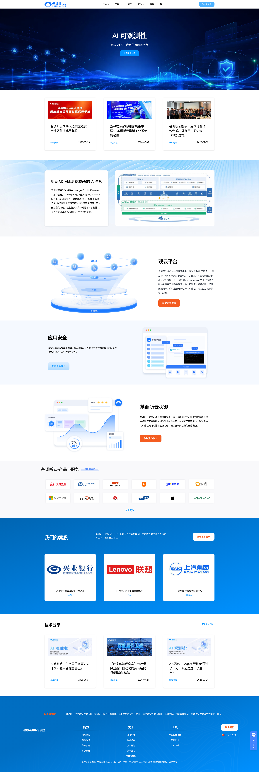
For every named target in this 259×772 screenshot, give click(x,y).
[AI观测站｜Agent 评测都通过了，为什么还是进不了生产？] (189, 640)
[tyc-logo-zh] (55, 3)
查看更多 (129, 510)
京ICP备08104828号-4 (139, 762)
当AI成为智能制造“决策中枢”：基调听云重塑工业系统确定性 (128, 131)
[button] (161, 4)
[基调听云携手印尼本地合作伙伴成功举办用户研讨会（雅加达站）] (189, 103)
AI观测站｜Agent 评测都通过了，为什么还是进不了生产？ (188, 668)
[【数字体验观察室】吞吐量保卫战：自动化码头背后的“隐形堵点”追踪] (129, 640)
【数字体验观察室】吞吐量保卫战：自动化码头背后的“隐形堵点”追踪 (128, 668)
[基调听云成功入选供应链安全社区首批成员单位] (70, 103)
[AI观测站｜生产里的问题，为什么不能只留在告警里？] (70, 640)
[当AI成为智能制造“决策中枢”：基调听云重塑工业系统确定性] (129, 103)
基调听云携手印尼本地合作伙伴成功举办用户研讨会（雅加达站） (187, 131)
